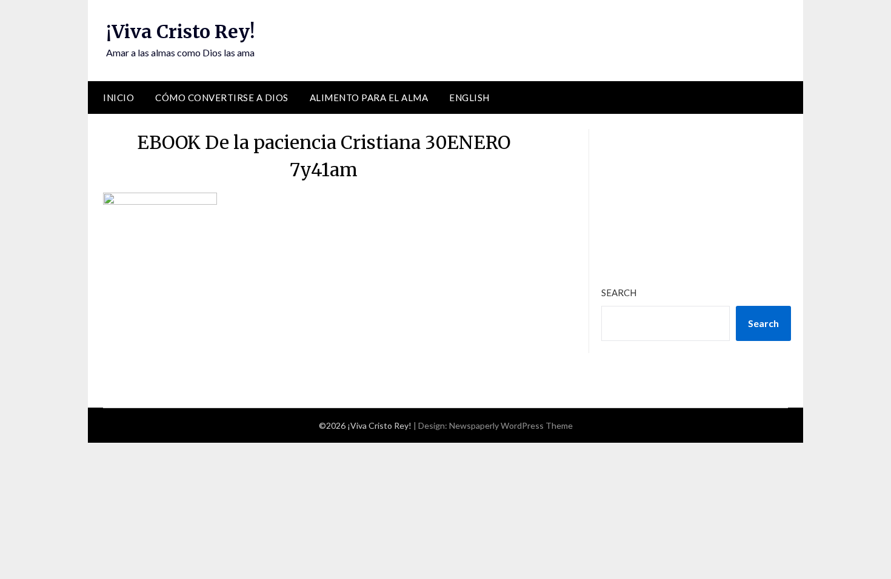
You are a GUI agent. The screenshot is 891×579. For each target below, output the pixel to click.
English (469, 97)
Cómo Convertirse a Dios (222, 97)
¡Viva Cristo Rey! (180, 31)
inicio (118, 97)
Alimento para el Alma (369, 97)
